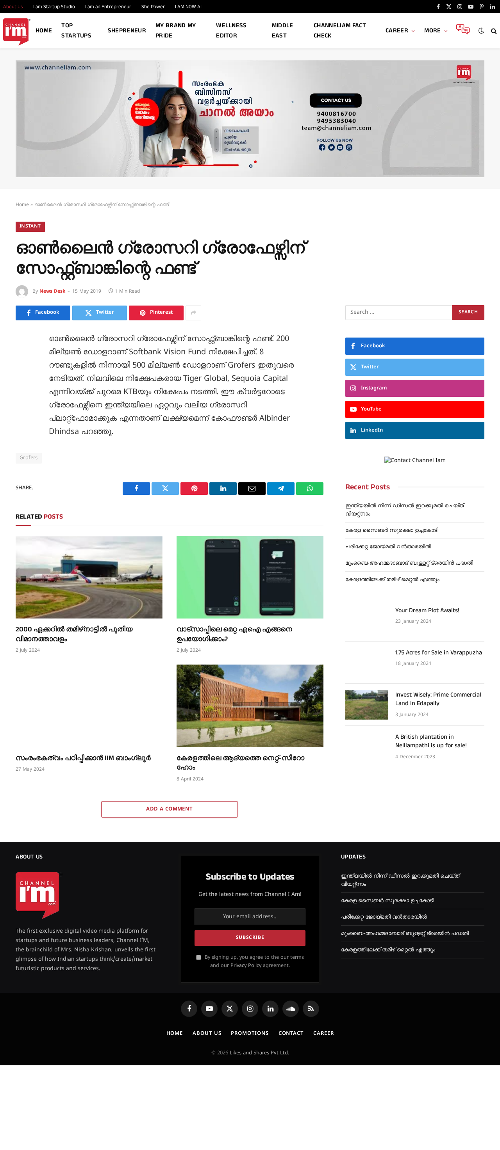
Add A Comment (169, 809)
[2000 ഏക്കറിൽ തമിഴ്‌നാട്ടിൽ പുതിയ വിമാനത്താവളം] (89, 577)
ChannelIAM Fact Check (340, 30)
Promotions (249, 1034)
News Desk (52, 292)
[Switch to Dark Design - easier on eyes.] (481, 30)
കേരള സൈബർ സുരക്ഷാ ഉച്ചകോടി (391, 530)
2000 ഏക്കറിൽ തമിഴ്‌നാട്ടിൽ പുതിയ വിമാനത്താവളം (74, 634)
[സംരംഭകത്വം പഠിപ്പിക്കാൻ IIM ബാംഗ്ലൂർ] (89, 706)
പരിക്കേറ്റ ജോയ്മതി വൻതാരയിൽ (388, 547)
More (432, 30)
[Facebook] (23, 358)
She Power (153, 6)
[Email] (23, 429)
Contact (291, 1034)
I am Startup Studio (54, 6)
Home (44, 30)
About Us (207, 1034)
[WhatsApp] (23, 464)
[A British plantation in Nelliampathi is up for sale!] (366, 747)
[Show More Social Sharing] (193, 313)
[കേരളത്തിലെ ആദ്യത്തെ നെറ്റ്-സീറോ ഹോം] (250, 706)
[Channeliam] (16, 31)
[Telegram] (23, 446)
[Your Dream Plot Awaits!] (366, 620)
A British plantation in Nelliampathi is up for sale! (431, 741)
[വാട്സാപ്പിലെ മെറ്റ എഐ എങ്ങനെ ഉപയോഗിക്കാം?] (250, 577)
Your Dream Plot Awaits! (427, 610)
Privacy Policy (245, 966)
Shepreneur (127, 30)
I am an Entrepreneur (108, 6)
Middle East (282, 30)
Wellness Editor (231, 30)
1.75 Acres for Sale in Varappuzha (438, 653)
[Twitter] (23, 376)
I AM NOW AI (188, 6)
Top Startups (76, 30)
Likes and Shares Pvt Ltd (259, 1053)
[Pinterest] (23, 411)
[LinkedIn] (23, 394)
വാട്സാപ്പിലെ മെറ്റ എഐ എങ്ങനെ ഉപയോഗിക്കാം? (234, 634)
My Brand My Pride (175, 30)
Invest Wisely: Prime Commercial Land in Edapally (438, 699)
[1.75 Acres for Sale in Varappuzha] (366, 662)
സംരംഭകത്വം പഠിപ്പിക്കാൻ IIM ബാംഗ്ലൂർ (83, 758)
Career (397, 30)
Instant (30, 226)
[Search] (493, 31)
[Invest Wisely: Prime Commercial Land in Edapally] (366, 705)
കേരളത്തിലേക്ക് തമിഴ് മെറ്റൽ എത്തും (392, 579)
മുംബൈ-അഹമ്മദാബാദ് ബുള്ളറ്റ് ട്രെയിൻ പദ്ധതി (409, 563)
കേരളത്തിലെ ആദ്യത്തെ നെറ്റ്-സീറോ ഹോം (240, 763)
